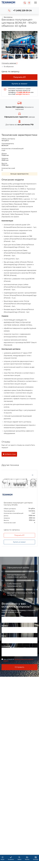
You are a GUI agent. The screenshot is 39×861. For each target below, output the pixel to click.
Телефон (5, 625)
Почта (4, 636)
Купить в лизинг (19, 542)
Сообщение (6, 646)
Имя (3, 615)
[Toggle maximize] (34, 32)
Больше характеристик (19, 174)
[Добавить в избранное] (32, 475)
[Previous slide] (5, 41)
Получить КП (19, 535)
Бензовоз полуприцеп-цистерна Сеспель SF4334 (18, 504)
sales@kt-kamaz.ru (23, 94)
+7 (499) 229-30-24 (22, 10)
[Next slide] (34, 41)
